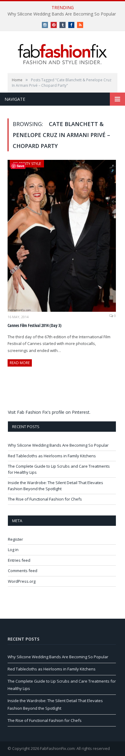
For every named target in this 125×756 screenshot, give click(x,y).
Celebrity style (27, 163)
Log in (13, 549)
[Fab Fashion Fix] (62, 54)
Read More (20, 362)
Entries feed (19, 560)
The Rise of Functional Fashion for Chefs (45, 499)
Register (15, 539)
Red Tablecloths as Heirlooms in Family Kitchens (52, 456)
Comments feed (22, 570)
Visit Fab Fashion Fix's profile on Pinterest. (49, 412)
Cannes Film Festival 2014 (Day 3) (35, 325)
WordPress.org (21, 581)
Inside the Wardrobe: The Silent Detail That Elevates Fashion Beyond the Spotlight (55, 485)
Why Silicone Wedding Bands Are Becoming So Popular (62, 14)
